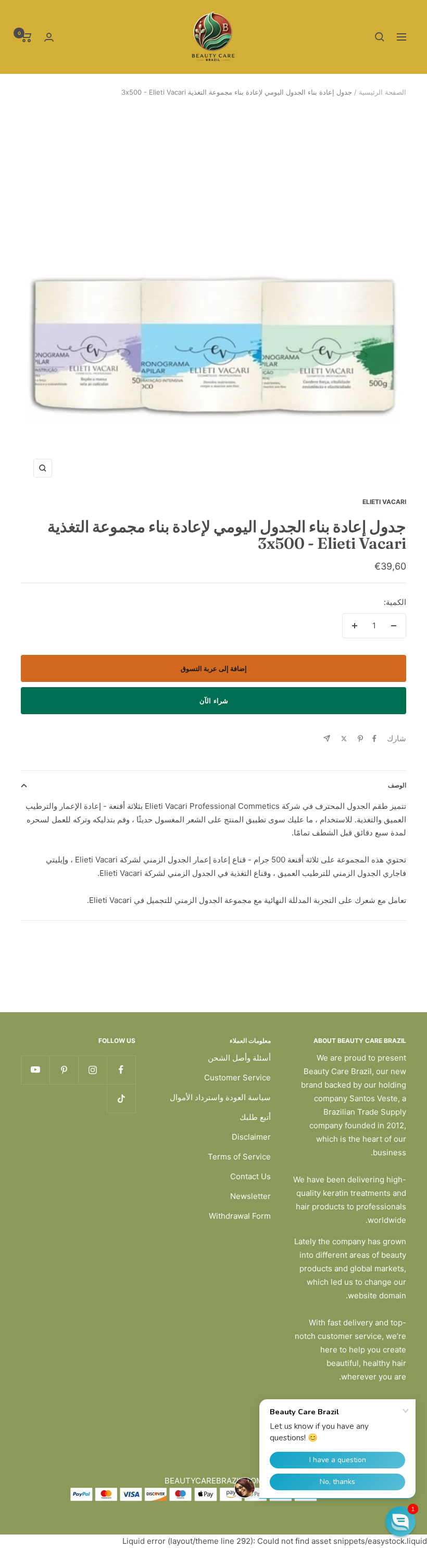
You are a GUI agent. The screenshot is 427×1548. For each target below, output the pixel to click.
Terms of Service (239, 1157)
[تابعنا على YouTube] (35, 1069)
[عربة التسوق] (26, 37)
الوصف (397, 785)
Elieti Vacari (384, 502)
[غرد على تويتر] (344, 738)
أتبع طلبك (255, 1117)
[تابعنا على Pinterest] (63, 1069)
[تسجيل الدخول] (49, 37)
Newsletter (250, 1196)
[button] (400, 1521)
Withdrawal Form (240, 1216)
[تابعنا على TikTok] (121, 1098)
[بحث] (379, 37)
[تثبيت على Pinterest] (360, 738)
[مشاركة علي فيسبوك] (374, 738)
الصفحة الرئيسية (382, 92)
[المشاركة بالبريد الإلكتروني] (326, 738)
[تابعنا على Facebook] (121, 1069)
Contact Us (250, 1176)
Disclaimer (251, 1137)
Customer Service (237, 1077)
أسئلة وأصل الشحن (239, 1058)
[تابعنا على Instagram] (92, 1069)
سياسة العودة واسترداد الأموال (220, 1097)
